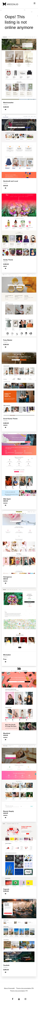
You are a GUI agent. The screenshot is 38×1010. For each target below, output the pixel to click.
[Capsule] (19, 854)
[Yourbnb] (19, 930)
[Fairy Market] (19, 305)
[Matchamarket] (19, 67)
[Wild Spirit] (19, 464)
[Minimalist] (19, 620)
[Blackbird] (19, 698)
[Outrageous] (19, 542)
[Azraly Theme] (19, 225)
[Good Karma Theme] (19, 384)
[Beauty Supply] (19, 776)
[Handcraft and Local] (19, 146)
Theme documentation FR (19, 991)
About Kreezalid (9, 988)
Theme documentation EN (25, 988)
